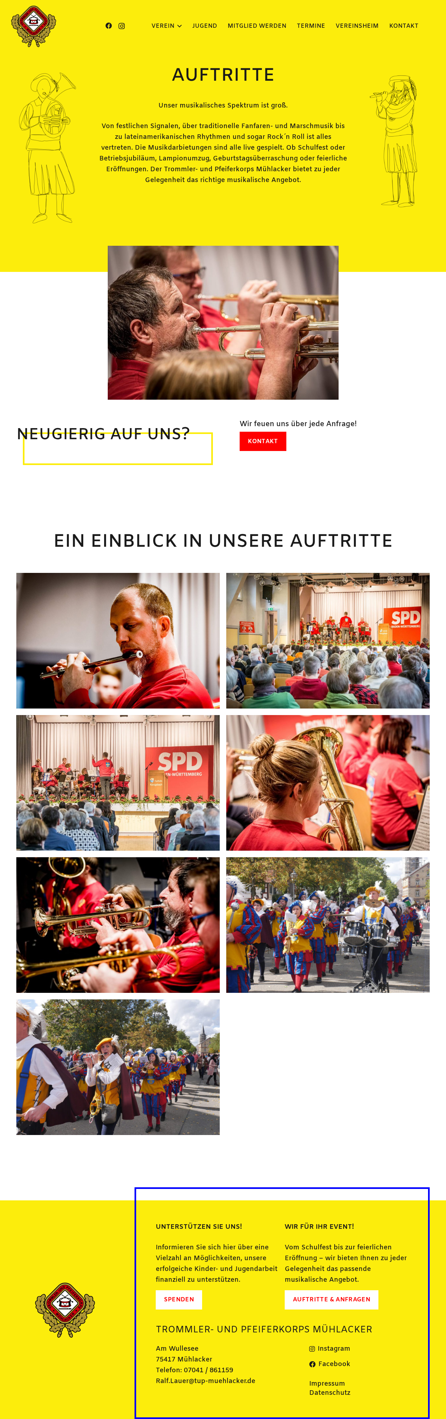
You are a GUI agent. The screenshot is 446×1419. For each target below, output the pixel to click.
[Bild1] (34, 26)
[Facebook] (108, 26)
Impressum (327, 1383)
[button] (178, 26)
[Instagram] (122, 26)
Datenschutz (329, 1393)
